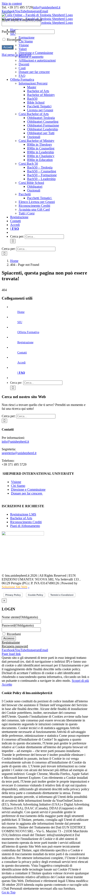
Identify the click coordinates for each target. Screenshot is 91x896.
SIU (19, 322)
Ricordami (14, 634)
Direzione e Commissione (28, 489)
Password (18, 625)
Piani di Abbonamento (25, 526)
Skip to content (12, 3)
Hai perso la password (16, 54)
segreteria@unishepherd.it (19, 453)
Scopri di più (80, 680)
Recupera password (15, 646)
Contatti (22, 352)
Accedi (21, 362)
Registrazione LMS (23, 514)
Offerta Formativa (28, 332)
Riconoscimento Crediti (26, 522)
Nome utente (20, 617)
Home (21, 312)
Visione (16, 482)
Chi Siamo (18, 485)
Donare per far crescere (27, 493)
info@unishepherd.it (46, 7)
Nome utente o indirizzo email (22, 19)
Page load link (11, 654)
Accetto (7, 684)
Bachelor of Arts (21, 518)
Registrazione (25, 342)
